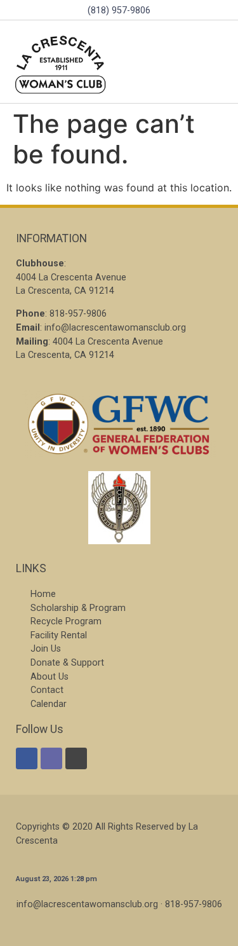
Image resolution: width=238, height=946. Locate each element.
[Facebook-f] (26, 758)
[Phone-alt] (76, 758)
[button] (214, 62)
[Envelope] (51, 758)
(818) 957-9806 (119, 10)
